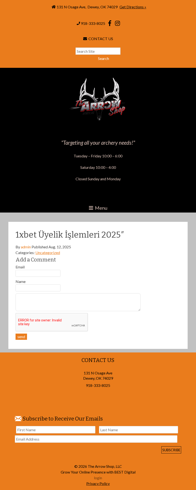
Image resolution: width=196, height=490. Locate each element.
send (21, 336)
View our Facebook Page (110, 23)
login (98, 477)
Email (20, 267)
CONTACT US (100, 38)
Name (21, 281)
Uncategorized (47, 252)
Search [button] (103, 58)
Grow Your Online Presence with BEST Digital (98, 472)
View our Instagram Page (117, 23)
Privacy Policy (98, 483)
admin (26, 247)
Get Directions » (133, 7)
